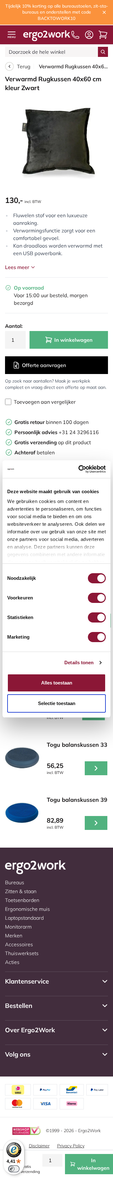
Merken (13, 935)
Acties (12, 962)
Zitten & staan (20, 891)
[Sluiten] (104, 12)
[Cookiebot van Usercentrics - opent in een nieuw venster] (80, 469)
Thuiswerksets (22, 953)
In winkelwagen (73, 340)
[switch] (97, 598)
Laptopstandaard (24, 918)
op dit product (52, 442)
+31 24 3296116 (56, 432)
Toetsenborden (22, 900)
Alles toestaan (56, 682)
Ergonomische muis (27, 909)
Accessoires (19, 944)
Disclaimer (39, 1146)
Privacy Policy (70, 1146)
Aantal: (14, 326)
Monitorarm (18, 926)
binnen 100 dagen (51, 422)
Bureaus (14, 882)
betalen (34, 452)
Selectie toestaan (56, 703)
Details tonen (79, 662)
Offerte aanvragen (44, 365)
